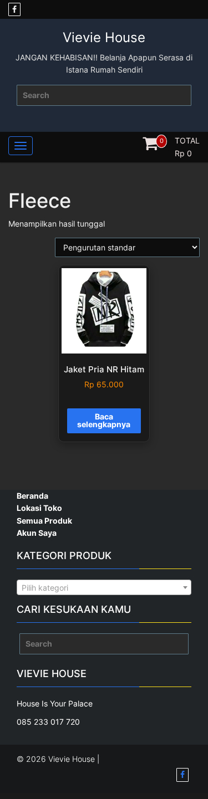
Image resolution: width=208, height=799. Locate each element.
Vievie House (104, 37)
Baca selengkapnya (103, 420)
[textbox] (104, 588)
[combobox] (104, 587)
